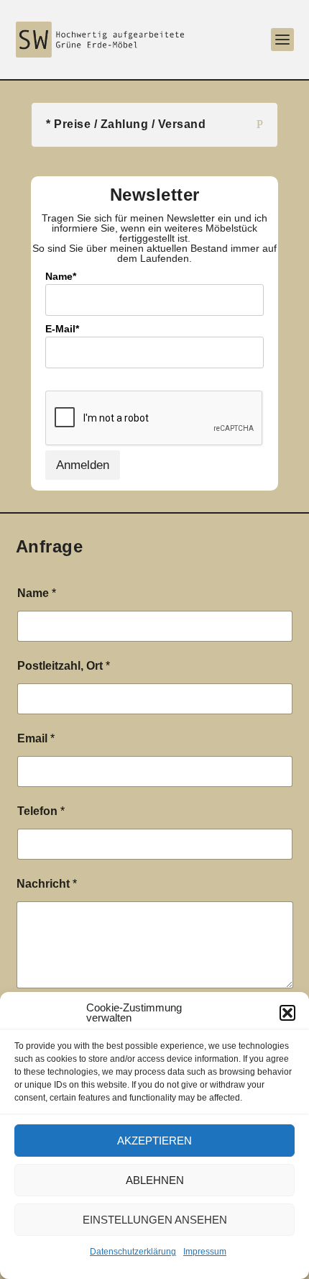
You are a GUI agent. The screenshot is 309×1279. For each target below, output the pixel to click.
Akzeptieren (154, 1140)
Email (36, 738)
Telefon (41, 811)
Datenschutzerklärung (133, 1252)
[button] (287, 1013)
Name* (60, 276)
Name (36, 593)
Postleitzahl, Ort (63, 666)
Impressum (204, 1252)
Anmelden (82, 465)
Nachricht (47, 884)
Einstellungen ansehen (155, 1220)
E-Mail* (62, 328)
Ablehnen (155, 1180)
